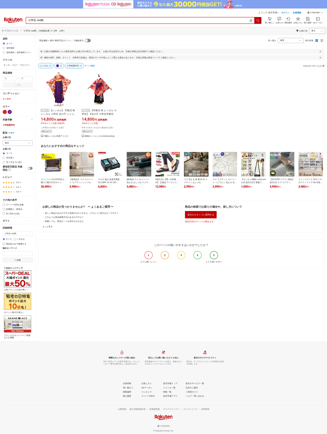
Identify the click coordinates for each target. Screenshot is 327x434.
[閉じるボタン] (320, 51)
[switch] (30, 168)
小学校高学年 (9, 125)
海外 (12, 133)
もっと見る (47, 226)
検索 (19, 85)
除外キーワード (10, 248)
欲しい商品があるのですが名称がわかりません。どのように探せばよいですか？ (82, 213)
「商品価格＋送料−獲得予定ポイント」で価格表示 (60, 40)
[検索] (258, 20)
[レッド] (5, 112)
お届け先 (7, 137)
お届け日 (7, 149)
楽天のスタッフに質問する (201, 214)
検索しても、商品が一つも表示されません (64, 221)
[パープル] (10, 112)
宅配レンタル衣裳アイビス (56, 136)
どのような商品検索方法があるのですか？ (64, 217)
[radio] (4, 43)
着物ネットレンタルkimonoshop (100, 136)
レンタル (7, 99)
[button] (315, 13)
